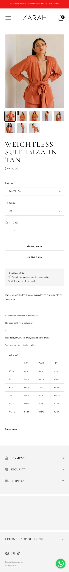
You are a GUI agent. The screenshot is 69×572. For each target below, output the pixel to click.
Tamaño (10, 203)
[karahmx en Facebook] (7, 554)
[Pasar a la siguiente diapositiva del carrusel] (64, 527)
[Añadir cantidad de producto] (8, 231)
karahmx (20, 562)
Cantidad (11, 222)
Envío (29, 295)
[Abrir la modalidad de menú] (8, 18)
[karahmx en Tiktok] (18, 554)
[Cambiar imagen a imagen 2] (22, 116)
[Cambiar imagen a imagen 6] (10, 128)
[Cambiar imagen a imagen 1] (10, 116)
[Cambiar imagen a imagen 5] (59, 116)
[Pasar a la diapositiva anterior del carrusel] (5, 527)
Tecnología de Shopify (12, 565)
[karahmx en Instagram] (13, 554)
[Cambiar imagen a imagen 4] (47, 116)
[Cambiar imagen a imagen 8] (34, 128)
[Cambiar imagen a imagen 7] (22, 128)
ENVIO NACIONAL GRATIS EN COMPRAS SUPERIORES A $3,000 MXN (34, 3)
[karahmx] (34, 18)
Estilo (9, 183)
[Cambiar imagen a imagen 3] (34, 116)
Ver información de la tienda (22, 281)
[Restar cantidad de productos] (21, 231)
